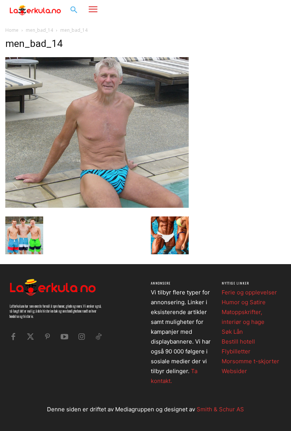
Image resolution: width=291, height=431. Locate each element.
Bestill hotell (238, 341)
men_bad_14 (39, 30)
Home (12, 30)
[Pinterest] (47, 337)
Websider (234, 371)
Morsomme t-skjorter (250, 361)
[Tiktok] (98, 337)
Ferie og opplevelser (249, 292)
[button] (74, 10)
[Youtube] (64, 337)
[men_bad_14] (97, 205)
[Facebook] (251, 10)
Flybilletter (236, 351)
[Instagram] (263, 10)
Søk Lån (232, 331)
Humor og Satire (244, 302)
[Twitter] (30, 337)
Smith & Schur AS (220, 409)
